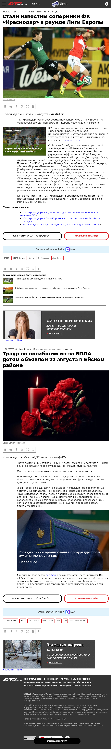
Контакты (86, 682)
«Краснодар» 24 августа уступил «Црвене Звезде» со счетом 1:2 (61, 224)
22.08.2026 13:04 (10, 349)
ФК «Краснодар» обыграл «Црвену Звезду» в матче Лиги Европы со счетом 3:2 (50, 297)
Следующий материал (57, 741)
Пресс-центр (53, 679)
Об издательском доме (34, 679)
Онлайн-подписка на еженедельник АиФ (42, 682)
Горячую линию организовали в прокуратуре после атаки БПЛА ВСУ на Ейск (60, 554)
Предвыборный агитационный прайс (41, 686)
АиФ (23, 443)
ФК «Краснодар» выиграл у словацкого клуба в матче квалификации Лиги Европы (52, 288)
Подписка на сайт (71, 682)
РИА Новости (9, 100)
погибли (51, 575)
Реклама (65, 679)
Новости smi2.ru (12, 340)
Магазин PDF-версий (80, 679)
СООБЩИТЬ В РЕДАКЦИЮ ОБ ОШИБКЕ (76, 686)
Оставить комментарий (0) (86, 236)
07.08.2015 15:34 (9, 12)
